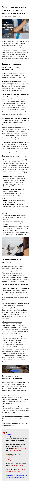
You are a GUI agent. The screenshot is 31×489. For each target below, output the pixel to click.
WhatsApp (11, 456)
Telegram (11, 460)
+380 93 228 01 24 (14, 450)
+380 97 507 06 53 (20, 448)
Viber (9, 458)
